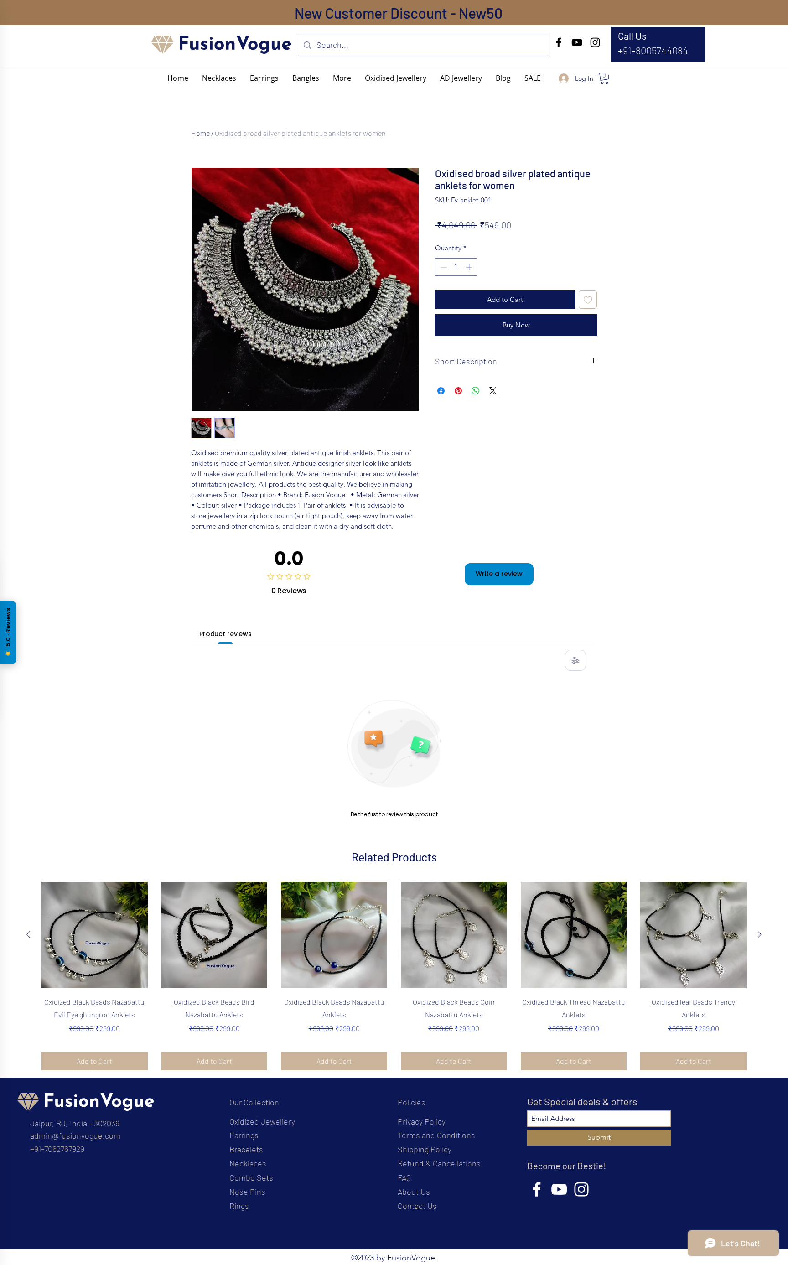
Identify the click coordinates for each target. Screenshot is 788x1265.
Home (200, 133)
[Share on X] (492, 390)
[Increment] (470, 267)
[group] (394, 976)
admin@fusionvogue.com (75, 1135)
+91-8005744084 (653, 50)
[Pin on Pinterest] (458, 390)
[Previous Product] (28, 934)
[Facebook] (558, 42)
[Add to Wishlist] (588, 299)
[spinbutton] (456, 267)
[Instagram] (595, 42)
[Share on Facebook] (440, 390)
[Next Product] (759, 934)
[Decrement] (442, 267)
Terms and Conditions (436, 1135)
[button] (342, 78)
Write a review (499, 573)
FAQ (404, 1177)
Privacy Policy (422, 1121)
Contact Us (417, 1206)
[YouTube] (576, 42)
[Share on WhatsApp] (475, 390)
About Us (414, 1192)
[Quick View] (94, 935)
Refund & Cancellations (439, 1163)
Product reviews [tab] (225, 633)
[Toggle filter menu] (575, 660)
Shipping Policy (424, 1149)
